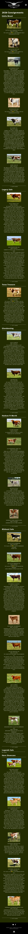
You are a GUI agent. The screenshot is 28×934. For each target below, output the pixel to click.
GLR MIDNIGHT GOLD (19, 32)
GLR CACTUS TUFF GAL (14, 49)
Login (20, 927)
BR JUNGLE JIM (9, 206)
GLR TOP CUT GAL (14, 488)
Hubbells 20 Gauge (8, 249)
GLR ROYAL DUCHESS (19, 586)
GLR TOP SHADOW (17, 491)
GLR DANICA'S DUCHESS (14, 583)
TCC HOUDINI (9, 345)
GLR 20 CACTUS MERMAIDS (14, 543)
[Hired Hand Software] (14, 932)
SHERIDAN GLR (9, 522)
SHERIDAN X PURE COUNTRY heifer (14, 520)
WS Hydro (8, 382)
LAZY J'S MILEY (14, 684)
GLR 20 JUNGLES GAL (14, 203)
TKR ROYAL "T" (8, 810)
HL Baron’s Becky (19, 432)
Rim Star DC (9, 772)
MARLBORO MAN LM (8, 586)
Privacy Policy (9, 927)
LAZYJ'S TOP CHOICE (17, 687)
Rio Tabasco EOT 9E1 (8, 167)
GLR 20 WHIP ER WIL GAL (14, 247)
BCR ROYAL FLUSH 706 (17, 382)
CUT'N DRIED (9, 491)
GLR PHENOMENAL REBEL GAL (14, 448)
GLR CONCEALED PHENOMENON (16, 451)
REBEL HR (6, 451)
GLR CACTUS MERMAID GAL (14, 563)
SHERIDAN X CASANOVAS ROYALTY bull (14, 907)
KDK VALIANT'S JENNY (18, 810)
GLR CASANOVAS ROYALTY (14, 807)
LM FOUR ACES (14, 379)
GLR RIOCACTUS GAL (14, 109)
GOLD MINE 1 (7, 70)
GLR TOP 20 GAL (18, 206)
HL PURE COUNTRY (14, 429)
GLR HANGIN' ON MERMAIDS (14, 626)
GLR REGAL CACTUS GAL (14, 869)
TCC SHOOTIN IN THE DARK (10, 654)
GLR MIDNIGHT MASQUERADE (17, 70)
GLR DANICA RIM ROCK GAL (14, 843)
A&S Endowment (17, 772)
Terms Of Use (15, 927)
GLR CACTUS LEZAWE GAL (14, 298)
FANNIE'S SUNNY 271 (19, 167)
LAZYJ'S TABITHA (14, 342)
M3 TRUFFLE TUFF (17, 345)
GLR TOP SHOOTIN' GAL (14, 651)
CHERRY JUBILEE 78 (19, 130)
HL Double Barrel (9, 432)
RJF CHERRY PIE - (19, 51)
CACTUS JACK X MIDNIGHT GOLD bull (14, 30)
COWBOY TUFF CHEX (9, 130)
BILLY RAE (8, 687)
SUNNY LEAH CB (19, 111)
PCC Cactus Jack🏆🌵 (9, 32)
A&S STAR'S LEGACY (14, 769)
